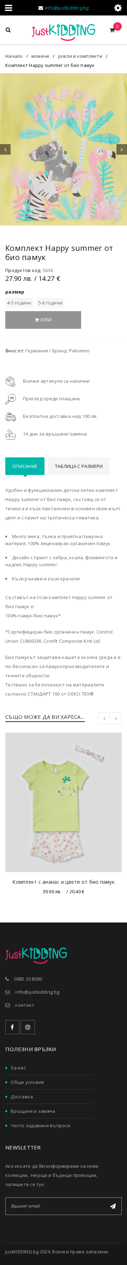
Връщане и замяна (33, 1111)
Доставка (22, 1096)
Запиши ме (113, 1206)
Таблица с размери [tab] (79, 466)
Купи (46, 320)
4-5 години (19, 303)
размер (15, 292)
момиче (40, 56)
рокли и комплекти (80, 56)
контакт (24, 1005)
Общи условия (27, 1082)
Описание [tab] (24, 466)
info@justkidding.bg (67, 8)
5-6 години (50, 303)
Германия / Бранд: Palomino (57, 350)
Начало (14, 56)
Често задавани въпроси (40, 1125)
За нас (18, 1068)
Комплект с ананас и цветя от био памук (63, 881)
